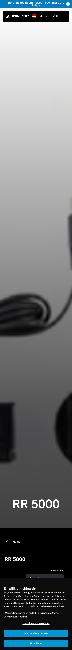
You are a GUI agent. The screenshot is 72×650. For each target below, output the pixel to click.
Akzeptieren (36, 643)
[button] (34, 16)
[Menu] (64, 16)
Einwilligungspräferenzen (35, 623)
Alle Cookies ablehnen (36, 633)
